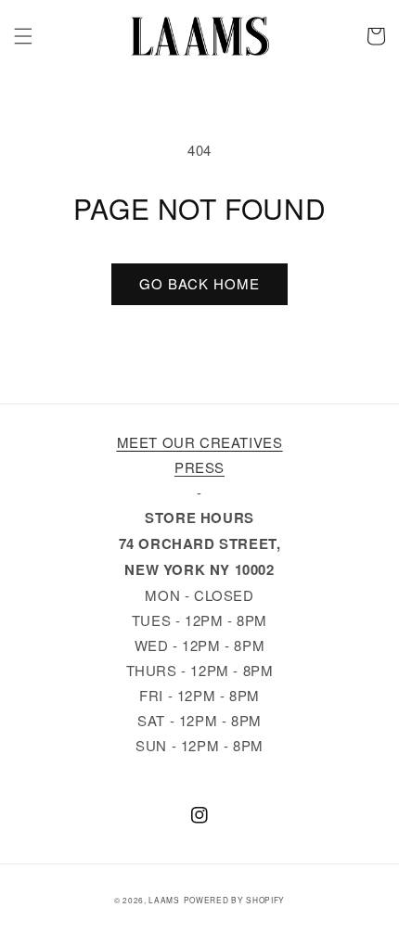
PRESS (199, 467)
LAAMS (164, 899)
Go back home (199, 283)
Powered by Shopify (235, 899)
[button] (23, 36)
